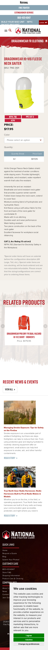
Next (45, 326)
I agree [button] (29, 635)
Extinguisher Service (24, 12)
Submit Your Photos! (10, 560)
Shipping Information (11, 575)
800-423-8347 (24, 17)
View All (9, 389)
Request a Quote (9, 553)
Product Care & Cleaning (12, 579)
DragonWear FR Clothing (27, 41)
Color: (7, 134)
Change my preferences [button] (28, 644)
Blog (4, 557)
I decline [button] (29, 640)
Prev (3, 326)
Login (41, 23)
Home (4, 550)
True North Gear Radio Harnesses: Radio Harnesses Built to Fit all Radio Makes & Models (22, 494)
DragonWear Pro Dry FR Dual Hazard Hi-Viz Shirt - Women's (24, 335)
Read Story (9, 458)
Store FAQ (6, 572)
